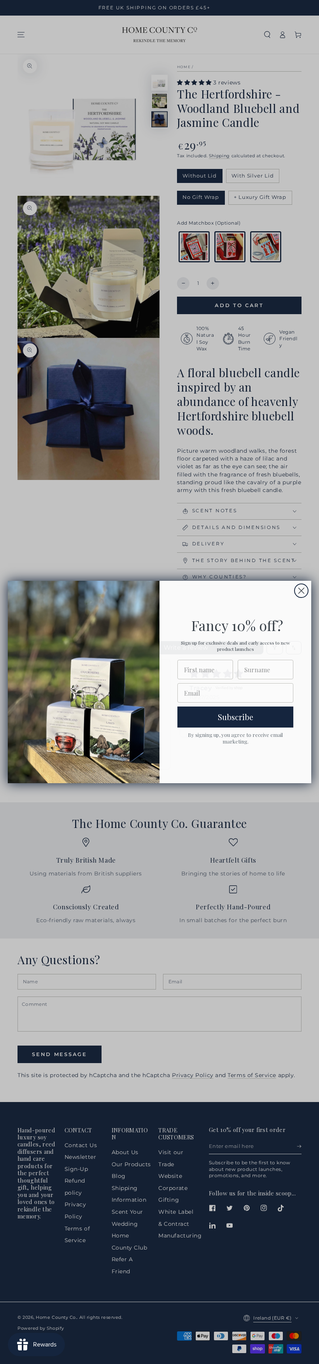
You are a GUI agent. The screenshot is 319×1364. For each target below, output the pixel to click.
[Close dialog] (301, 591)
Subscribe (235, 717)
